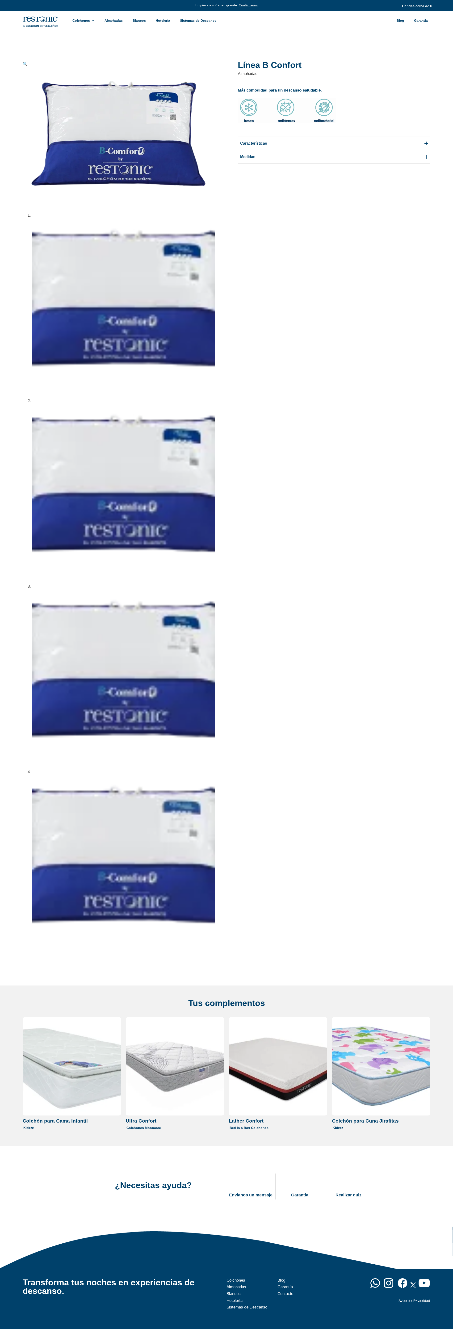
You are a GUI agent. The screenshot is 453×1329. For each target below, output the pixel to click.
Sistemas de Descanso (198, 20)
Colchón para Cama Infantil (55, 1121)
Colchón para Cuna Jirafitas (365, 1121)
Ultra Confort (141, 1121)
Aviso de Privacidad (414, 1301)
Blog (400, 20)
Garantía (421, 20)
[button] (25, 64)
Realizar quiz (348, 1195)
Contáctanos (248, 5)
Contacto (285, 1293)
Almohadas (114, 20)
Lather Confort (246, 1121)
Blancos (139, 20)
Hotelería (163, 20)
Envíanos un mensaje (251, 1195)
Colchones (81, 20)
